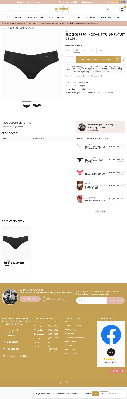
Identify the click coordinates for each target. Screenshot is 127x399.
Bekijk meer (115, 371)
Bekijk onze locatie (55, 299)
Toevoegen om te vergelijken (75, 76)
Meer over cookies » (116, 394)
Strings (100, 211)
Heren (70, 17)
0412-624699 (93, 130)
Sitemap (68, 345)
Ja (95, 393)
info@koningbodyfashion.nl (18, 356)
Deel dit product (94, 76)
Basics (60, 17)
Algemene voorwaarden (74, 326)
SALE (79, 17)
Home (8, 17)
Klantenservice (30, 299)
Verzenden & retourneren (75, 338)
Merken (117, 17)
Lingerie (18, 17)
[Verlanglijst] (114, 9)
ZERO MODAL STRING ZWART (22, 28)
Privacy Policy (70, 330)
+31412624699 (13, 349)
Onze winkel (70, 349)
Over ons (69, 322)
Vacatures (91, 17)
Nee (104, 393)
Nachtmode (45, 17)
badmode (31, 17)
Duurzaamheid (71, 353)
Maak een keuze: (73, 45)
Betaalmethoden (72, 334)
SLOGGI (68, 31)
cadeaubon (105, 17)
